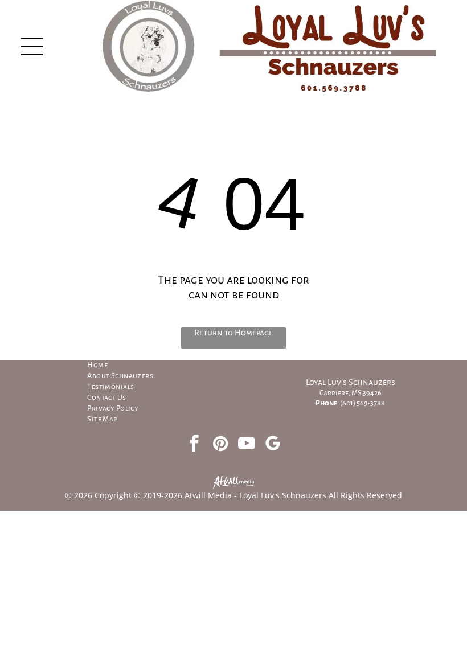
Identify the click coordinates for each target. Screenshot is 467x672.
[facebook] (194, 445)
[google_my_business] (273, 445)
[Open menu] (31, 46)
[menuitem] (146, 365)
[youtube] (246, 445)
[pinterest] (220, 445)
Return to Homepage (233, 332)
